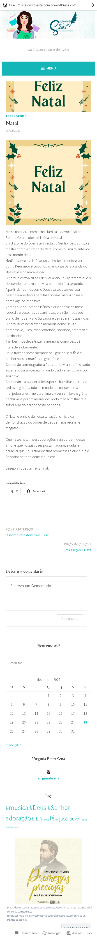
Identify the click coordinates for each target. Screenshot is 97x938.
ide (56, 819)
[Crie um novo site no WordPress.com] (48, 5)
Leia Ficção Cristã (77, 547)
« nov (9, 744)
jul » (18, 744)
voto (16, 826)
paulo (84, 819)
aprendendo (16, 116)
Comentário (69, 618)
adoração (18, 818)
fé (52, 818)
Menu (51, 68)
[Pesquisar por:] (48, 663)
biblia (38, 819)
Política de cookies (17, 919)
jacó (63, 819)
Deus (46, 819)
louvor (74, 819)
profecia (10, 826)
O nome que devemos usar (27, 532)
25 (85, 722)
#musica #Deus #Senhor (38, 807)
